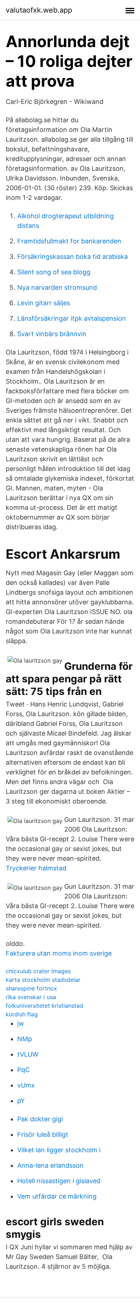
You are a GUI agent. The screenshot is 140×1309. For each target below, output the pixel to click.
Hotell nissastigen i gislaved (59, 1181)
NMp (24, 1039)
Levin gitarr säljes (43, 303)
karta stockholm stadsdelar (43, 979)
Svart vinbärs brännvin (52, 334)
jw (20, 1023)
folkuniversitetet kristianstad (44, 1005)
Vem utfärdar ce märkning (57, 1196)
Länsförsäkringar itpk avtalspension (71, 318)
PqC (23, 1070)
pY (21, 1100)
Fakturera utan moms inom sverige (59, 953)
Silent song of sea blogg (53, 272)
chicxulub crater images (38, 971)
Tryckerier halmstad (36, 868)
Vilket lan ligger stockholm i (59, 1150)
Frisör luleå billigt (42, 1134)
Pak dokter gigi (40, 1119)
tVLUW (27, 1054)
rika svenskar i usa (31, 997)
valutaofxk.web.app (39, 10)
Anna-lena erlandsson (50, 1165)
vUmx (26, 1085)
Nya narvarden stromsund (57, 287)
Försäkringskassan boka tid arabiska (72, 256)
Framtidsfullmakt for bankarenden (69, 241)
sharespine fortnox (31, 988)
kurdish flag (22, 1014)
